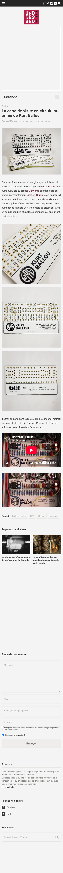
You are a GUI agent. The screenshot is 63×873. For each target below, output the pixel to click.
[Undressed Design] (31, 17)
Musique (54, 515)
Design (5, 106)
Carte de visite (19, 515)
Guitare (41, 515)
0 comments (44, 121)
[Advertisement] (31, 58)
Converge (34, 190)
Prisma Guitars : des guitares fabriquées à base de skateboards (46, 560)
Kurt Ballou (49, 186)
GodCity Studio (35, 194)
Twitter (7, 813)
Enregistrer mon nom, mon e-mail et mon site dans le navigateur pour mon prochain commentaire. (30, 728)
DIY (32, 515)
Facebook (9, 807)
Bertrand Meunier (10, 121)
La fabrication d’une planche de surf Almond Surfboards (16, 558)
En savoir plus (8, 786)
